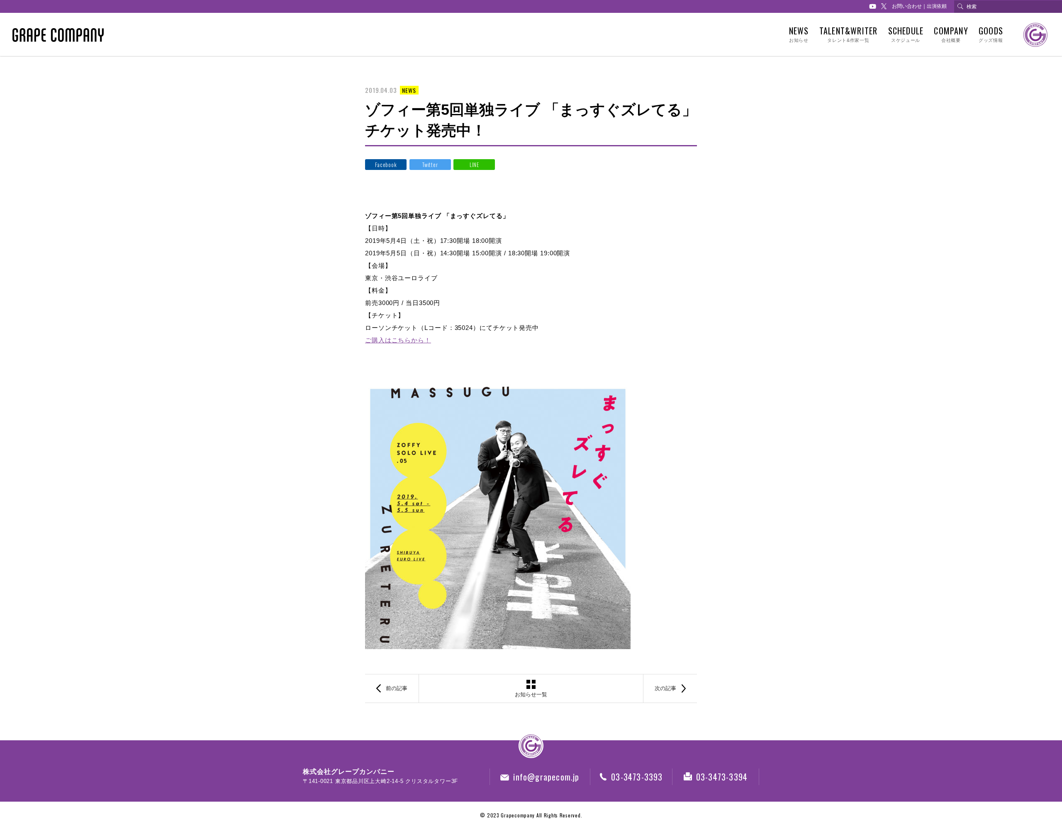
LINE (474, 164)
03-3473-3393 (637, 777)
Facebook (386, 164)
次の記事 (665, 688)
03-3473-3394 (722, 777)
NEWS (799, 35)
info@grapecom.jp (546, 777)
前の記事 (396, 688)
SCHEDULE (905, 35)
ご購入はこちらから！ (398, 340)
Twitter (430, 164)
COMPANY (951, 35)
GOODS (991, 35)
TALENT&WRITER (848, 35)
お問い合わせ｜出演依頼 (919, 6)
